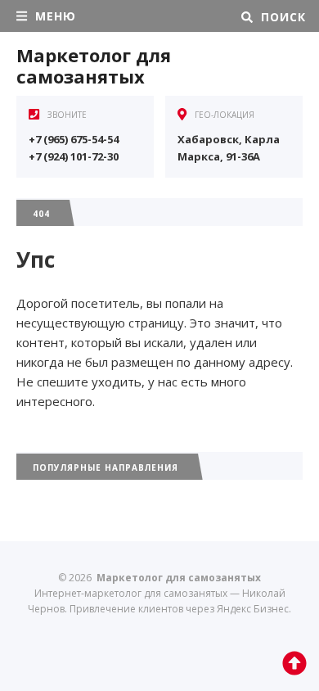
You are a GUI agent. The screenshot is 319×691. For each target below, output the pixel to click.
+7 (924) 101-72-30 (74, 156)
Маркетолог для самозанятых (93, 65)
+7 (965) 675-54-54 (74, 139)
